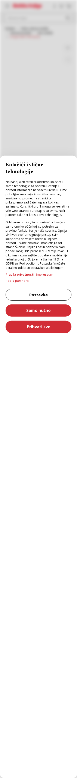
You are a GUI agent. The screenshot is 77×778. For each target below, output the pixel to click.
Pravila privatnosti (20, 274)
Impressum (44, 274)
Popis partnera (17, 280)
